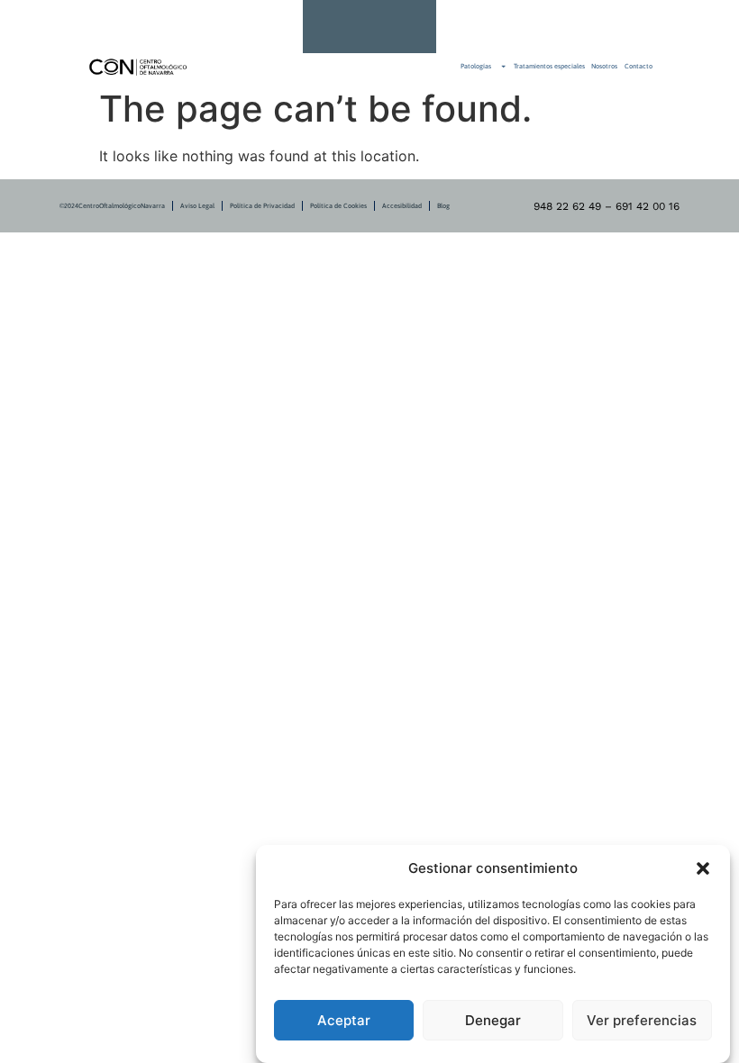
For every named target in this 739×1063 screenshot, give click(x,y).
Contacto (638, 66)
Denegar (493, 1020)
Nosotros (604, 66)
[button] (703, 868)
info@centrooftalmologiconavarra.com (500, 27)
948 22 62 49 (473, 27)
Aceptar (343, 1020)
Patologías (476, 66)
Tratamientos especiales (549, 66)
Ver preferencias (642, 1020)
